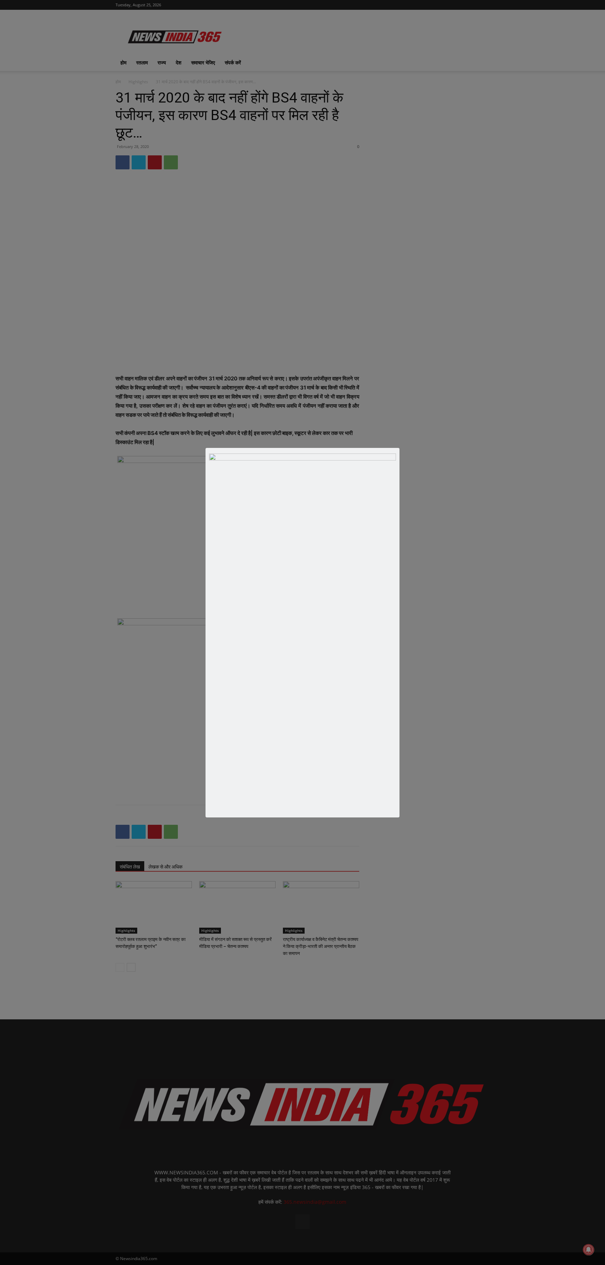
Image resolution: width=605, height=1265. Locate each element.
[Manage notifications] (588, 1249)
